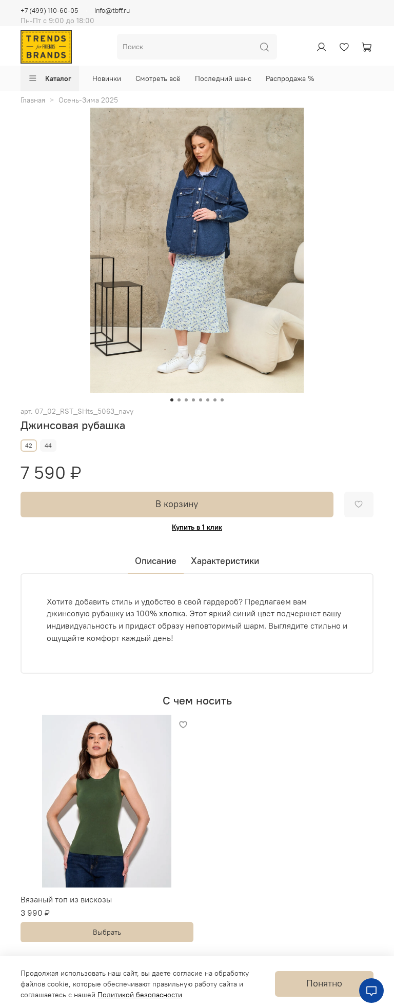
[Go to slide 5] (200, 399)
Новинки (106, 78)
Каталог (58, 78)
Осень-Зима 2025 (88, 100)
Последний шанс (223, 78)
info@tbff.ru (112, 10)
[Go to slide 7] (214, 399)
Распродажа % (290, 78)
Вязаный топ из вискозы (66, 899)
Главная (33, 100)
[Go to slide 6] (207, 399)
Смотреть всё (158, 78)
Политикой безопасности (139, 994)
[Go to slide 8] (222, 399)
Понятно (324, 983)
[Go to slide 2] (179, 399)
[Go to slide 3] (186, 399)
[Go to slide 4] (193, 399)
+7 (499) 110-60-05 (49, 10)
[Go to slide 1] (171, 399)
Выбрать (107, 931)
